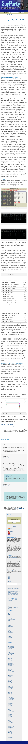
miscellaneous (10, 626)
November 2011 (11, 711)
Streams (20, 10)
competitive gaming (11, 619)
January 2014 (10, 682)
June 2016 (10, 657)
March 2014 (10, 680)
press (9, 630)
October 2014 (10, 672)
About (2, 10)
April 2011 (9, 719)
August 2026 (10, 643)
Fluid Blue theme (14, 742)
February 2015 (10, 670)
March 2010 (10, 733)
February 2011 (10, 721)
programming (18, 434)
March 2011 (10, 720)
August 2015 (10, 665)
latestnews (10, 624)
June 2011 (10, 716)
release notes (10, 632)
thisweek (9, 636)
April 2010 (10, 732)
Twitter (8, 570)
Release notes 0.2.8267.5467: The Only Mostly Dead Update (14, 592)
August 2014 (10, 675)
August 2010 (10, 727)
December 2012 (11, 698)
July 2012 (9, 704)
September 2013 (11, 687)
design (9, 620)
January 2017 (10, 652)
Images (11, 10)
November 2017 (11, 651)
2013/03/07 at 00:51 (9, 476)
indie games (9, 434)
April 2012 (10, 708)
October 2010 (10, 725)
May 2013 (10, 692)
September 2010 (11, 726)
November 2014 (11, 671)
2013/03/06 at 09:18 (6, 457)
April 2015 (10, 668)
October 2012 (10, 700)
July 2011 (9, 715)
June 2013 (10, 691)
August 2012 (10, 703)
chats (9, 616)
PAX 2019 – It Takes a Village (13, 593)
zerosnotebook (10, 639)
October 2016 (10, 654)
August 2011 (10, 714)
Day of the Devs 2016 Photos (13, 594)
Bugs (7, 10)
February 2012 (10, 710)
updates (9, 638)
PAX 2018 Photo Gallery (12, 595)
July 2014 (9, 676)
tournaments (10, 637)
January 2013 (10, 697)
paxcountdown (10, 627)
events (9, 621)
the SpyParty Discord (19, 508)
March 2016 (10, 659)
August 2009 (10, 737)
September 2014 (11, 674)
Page (12, 557)
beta (6, 434)
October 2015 (10, 663)
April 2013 (10, 693)
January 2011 (10, 722)
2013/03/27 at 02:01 (9, 494)
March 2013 (10, 694)
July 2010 (9, 728)
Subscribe (21, 12)
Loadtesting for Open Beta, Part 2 (12, 20)
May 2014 (10, 677)
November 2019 (11, 647)
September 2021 (11, 646)
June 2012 (10, 705)
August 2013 (10, 688)
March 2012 (10, 709)
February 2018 (10, 649)
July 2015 (9, 666)
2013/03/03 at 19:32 (6, 445)
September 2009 (11, 736)
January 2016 (10, 660)
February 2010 (10, 734)
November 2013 (11, 685)
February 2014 (10, 681)
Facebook (12, 570)
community (10, 618)
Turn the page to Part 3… (7, 424)
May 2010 (10, 731)
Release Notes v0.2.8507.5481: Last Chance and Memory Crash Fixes (14, 589)
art (8, 613)
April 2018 (10, 648)
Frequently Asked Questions (16, 601)
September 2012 (11, 702)
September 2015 (11, 664)
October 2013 (10, 686)
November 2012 (11, 699)
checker (7, 475)
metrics (13, 434)
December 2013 (11, 683)
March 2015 (10, 669)
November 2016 (11, 653)
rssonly (9, 633)
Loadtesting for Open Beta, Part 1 (7, 14)
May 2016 (10, 658)
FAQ (15, 10)
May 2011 (9, 717)
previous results (18, 252)
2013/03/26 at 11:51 (6, 485)
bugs (9, 615)
